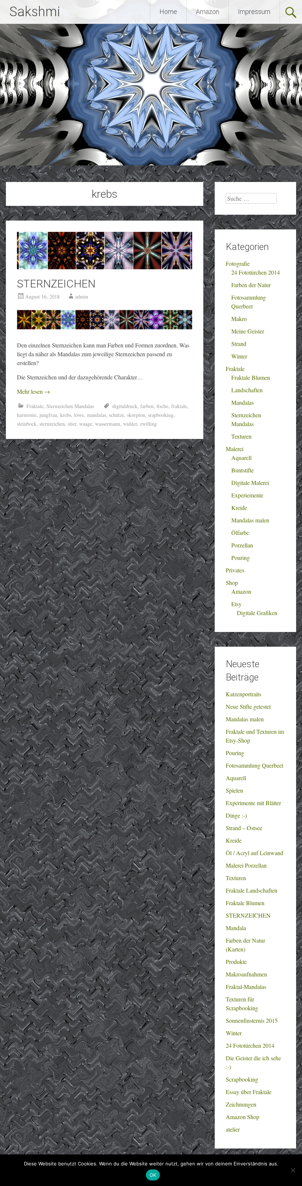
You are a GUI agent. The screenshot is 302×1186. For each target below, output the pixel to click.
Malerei (234, 449)
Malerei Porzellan (246, 865)
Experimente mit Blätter (253, 803)
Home (168, 11)
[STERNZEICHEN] (104, 267)
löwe (79, 414)
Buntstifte (242, 470)
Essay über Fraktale (248, 1092)
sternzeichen (52, 423)
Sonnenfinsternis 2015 (252, 1020)
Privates (235, 570)
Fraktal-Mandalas (246, 986)
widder (130, 423)
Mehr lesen (33, 391)
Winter (239, 356)
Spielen (234, 790)
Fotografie (238, 263)
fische (162, 406)
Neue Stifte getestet (248, 706)
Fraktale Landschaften (251, 890)
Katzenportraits (243, 694)
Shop (232, 582)
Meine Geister (247, 331)
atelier (233, 1129)
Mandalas (242, 402)
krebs (65, 414)
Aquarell (241, 457)
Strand (238, 343)
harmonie (26, 414)
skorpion (136, 414)
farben (147, 406)
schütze (116, 414)
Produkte (236, 961)
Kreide (239, 507)
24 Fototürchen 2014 (255, 272)
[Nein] (292, 1170)
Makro (239, 318)
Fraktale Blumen (250, 377)
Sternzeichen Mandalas (70, 406)
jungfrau (48, 414)
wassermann (107, 423)
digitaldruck (124, 406)
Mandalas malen (250, 520)
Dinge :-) (236, 815)
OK (153, 1175)
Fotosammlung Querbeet (254, 765)
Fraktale (35, 406)
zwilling (148, 423)
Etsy (236, 604)
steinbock (26, 423)
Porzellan (242, 545)
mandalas (96, 414)
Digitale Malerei (250, 482)
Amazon (207, 11)
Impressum (254, 11)
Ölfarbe (240, 532)
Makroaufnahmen (246, 974)
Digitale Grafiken (257, 613)
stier (72, 423)
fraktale (179, 406)
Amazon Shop (242, 1117)
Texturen (241, 436)
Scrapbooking (242, 1079)
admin (81, 296)
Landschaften (247, 390)
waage (85, 423)
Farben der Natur (251, 285)
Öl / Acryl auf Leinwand (254, 853)
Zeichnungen (241, 1104)
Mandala (236, 928)
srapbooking (160, 414)
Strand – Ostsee (244, 828)
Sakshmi (34, 11)
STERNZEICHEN (56, 283)
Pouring (240, 557)
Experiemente (247, 495)
